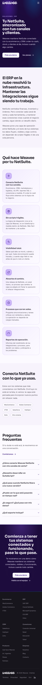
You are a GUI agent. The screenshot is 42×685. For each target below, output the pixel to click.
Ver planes (26, 55)
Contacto (26, 657)
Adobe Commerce (25, 405)
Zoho (6, 415)
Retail (24, 632)
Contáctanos (7, 454)
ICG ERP (25, 614)
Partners (5, 661)
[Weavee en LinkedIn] (35, 677)
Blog (24, 653)
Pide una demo (11, 55)
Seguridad (23, 677)
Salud (24, 639)
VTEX (6, 410)
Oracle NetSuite (28, 607)
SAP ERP (26, 603)
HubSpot (27, 410)
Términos (5, 677)
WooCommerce (9, 405)
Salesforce (16, 410)
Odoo (24, 618)
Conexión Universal (29, 628)
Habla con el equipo (19, 580)
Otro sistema (16, 415)
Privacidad (14, 677)
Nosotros (26, 650)
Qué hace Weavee (8, 650)
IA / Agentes (6, 653)
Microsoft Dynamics (29, 611)
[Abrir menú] (38, 3)
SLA (30, 677)
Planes (4, 657)
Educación (26, 636)
